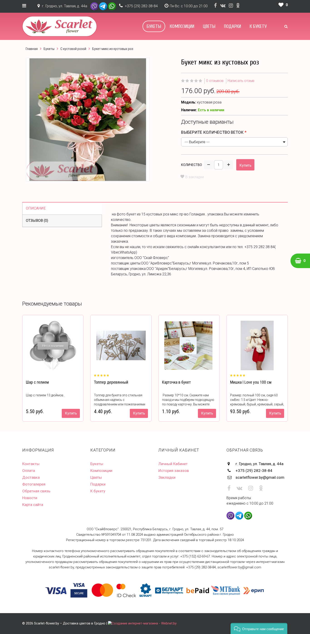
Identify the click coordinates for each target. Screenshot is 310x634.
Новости (29, 498)
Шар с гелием (37, 382)
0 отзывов (215, 81)
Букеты (154, 26)
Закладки (166, 477)
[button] (259, 628)
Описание (36, 208)
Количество (191, 165)
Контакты (30, 463)
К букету (258, 26)
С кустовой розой (73, 49)
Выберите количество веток (212, 132)
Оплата (28, 470)
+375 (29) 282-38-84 (141, 6)
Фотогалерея (33, 484)
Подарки (232, 26)
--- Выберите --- (197, 142)
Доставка (31, 477)
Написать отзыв (241, 81)
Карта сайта (32, 504)
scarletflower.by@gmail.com (260, 477)
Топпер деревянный (111, 382)
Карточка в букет (176, 382)
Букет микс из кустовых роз (112, 49)
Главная (32, 49)
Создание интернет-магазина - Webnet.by (144, 623)
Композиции (182, 26)
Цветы (209, 26)
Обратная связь (36, 491)
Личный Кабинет (173, 463)
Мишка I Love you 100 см (250, 382)
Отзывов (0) (37, 220)
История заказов (173, 470)
